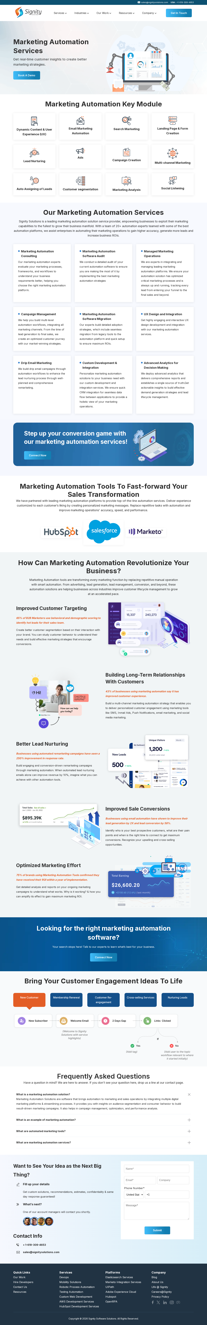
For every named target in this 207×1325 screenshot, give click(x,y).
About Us (157, 1282)
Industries (80, 13)
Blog (154, 1277)
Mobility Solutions (70, 1282)
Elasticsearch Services (119, 1277)
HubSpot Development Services (79, 1306)
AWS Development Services (76, 1301)
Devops (64, 1277)
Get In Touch (179, 13)
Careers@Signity (162, 1291)
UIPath (109, 1287)
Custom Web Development (75, 1296)
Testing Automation (71, 1291)
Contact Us (20, 1287)
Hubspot (110, 1296)
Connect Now (37, 455)
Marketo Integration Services (123, 1282)
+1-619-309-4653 (182, 2)
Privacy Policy (160, 1296)
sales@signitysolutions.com (154, 2)
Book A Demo (26, 75)
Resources (126, 13)
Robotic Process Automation (77, 1287)
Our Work (103, 13)
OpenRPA (111, 1301)
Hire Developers (23, 1282)
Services (59, 13)
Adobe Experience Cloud (120, 1291)
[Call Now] (34, 1244)
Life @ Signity (160, 1287)
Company (148, 13)
